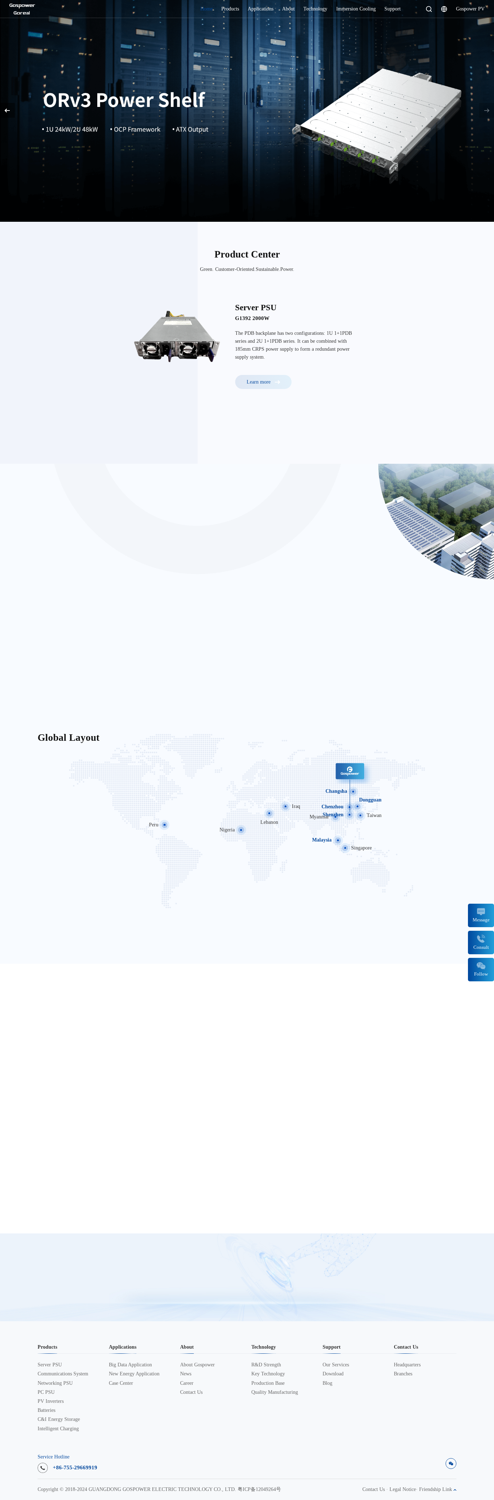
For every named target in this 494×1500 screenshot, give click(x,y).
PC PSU (46, 1392)
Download (333, 1373)
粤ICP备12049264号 (259, 1489)
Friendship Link (436, 1489)
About (288, 9)
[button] (486, 110)
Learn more (46, 147)
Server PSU (50, 1364)
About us (58, 671)
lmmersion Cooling (356, 9)
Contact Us (191, 1392)
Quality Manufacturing (274, 1392)
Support (392, 9)
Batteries (46, 1410)
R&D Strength (266, 1364)
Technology (315, 9)
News (185, 1373)
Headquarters (407, 1364)
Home (206, 9)
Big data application (130, 1364)
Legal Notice (402, 1489)
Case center (121, 1383)
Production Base (268, 1383)
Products (230, 9)
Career (186, 1383)
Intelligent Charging (58, 1428)
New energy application (134, 1373)
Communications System (63, 1373)
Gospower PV (470, 9)
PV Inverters (51, 1401)
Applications (260, 9)
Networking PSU (55, 1383)
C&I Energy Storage (59, 1419)
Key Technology (268, 1373)
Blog (327, 1383)
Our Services (336, 1364)
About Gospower (197, 1364)
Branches (403, 1373)
